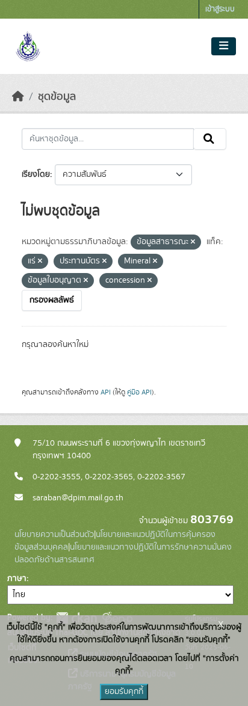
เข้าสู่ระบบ (220, 9)
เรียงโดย (36, 174)
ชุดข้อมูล (57, 97)
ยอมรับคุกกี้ (124, 692)
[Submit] (209, 139)
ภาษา (16, 578)
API (106, 392)
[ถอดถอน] (193, 242)
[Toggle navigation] (223, 46)
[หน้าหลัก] (18, 97)
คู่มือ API (139, 392)
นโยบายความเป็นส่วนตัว (54, 535)
